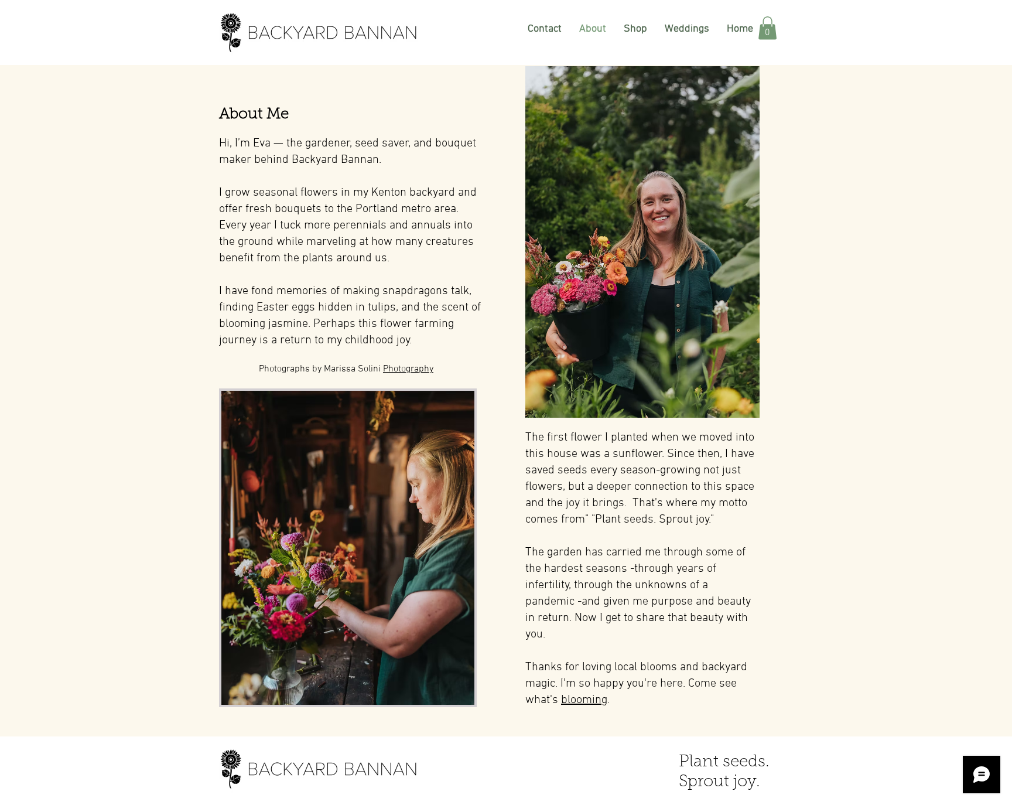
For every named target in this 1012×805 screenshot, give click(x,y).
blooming (584, 700)
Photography (408, 369)
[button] (767, 27)
